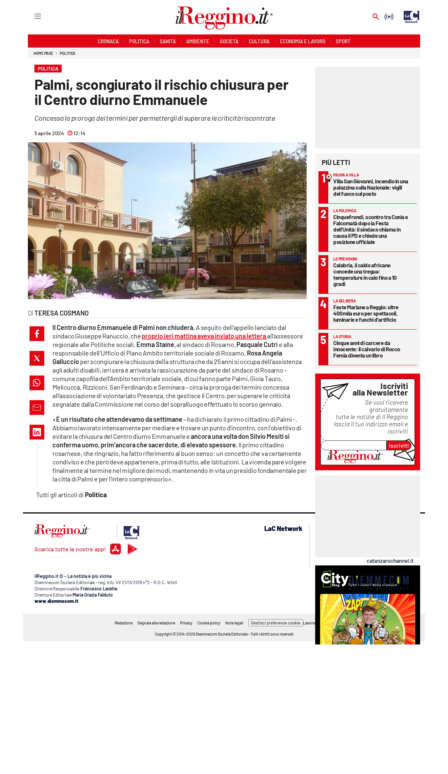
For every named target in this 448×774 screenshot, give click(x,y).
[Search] (376, 17)
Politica (67, 53)
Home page (43, 53)
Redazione (123, 623)
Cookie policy (208, 623)
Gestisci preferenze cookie (275, 622)
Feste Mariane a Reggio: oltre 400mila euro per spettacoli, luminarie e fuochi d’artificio (365, 313)
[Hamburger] (31, 16)
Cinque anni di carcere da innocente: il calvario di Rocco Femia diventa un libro (366, 348)
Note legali (234, 623)
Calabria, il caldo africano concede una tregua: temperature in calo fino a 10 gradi (365, 274)
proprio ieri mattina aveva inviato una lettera (204, 336)
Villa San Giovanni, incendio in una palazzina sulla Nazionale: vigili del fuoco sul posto (370, 187)
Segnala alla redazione (156, 623)
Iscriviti (399, 445)
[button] (37, 334)
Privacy (186, 623)
